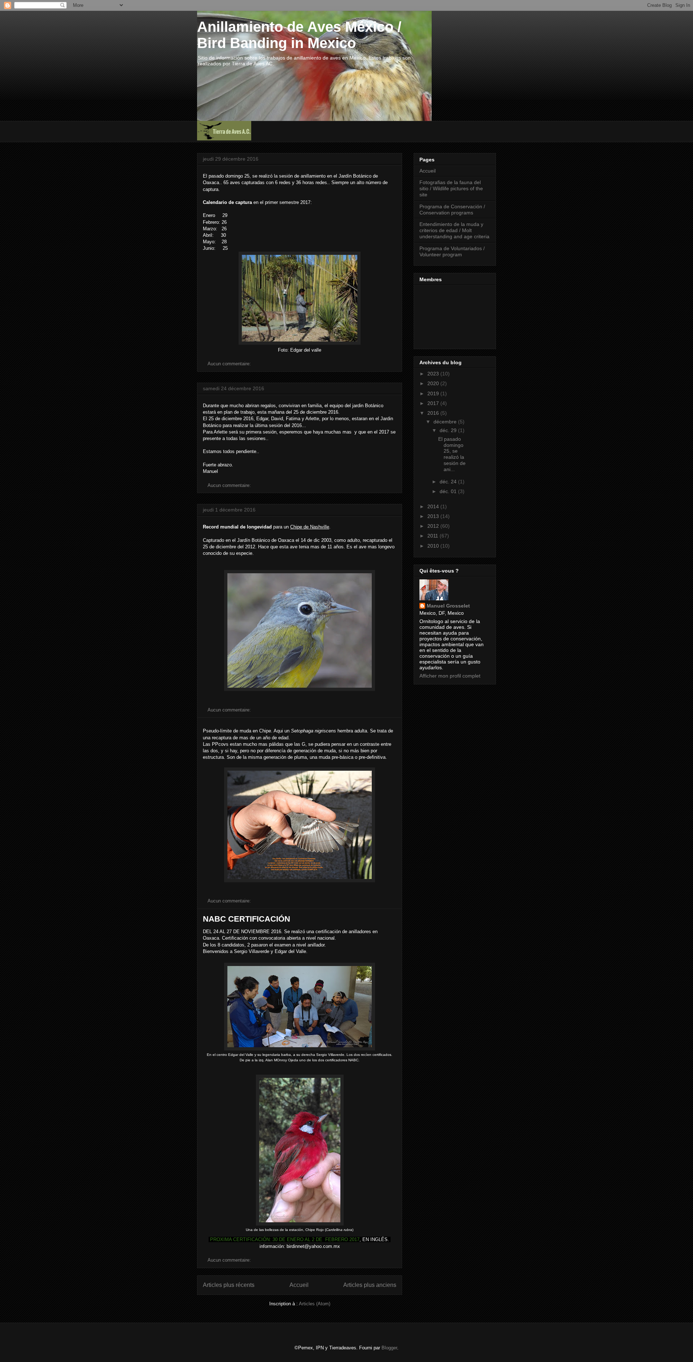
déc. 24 (449, 481)
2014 (433, 506)
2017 (433, 403)
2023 (433, 374)
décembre (445, 422)
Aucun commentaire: (230, 363)
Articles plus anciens (369, 1285)
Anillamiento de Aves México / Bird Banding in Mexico (299, 35)
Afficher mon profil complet (449, 676)
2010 (433, 546)
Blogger (389, 1347)
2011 (433, 536)
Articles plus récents (228, 1285)
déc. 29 (449, 430)
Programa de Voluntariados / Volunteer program (452, 251)
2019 (433, 393)
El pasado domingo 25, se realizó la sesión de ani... (452, 454)
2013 (433, 516)
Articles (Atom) (314, 1303)
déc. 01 (449, 491)
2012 (433, 526)
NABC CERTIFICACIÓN (246, 918)
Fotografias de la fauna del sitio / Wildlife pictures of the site (451, 188)
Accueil (299, 1285)
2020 (433, 383)
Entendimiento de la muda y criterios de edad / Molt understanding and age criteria (454, 230)
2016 (433, 413)
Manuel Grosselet (448, 606)
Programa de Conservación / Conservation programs (452, 210)
